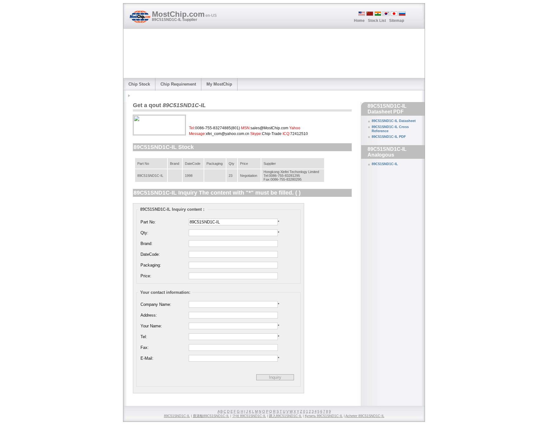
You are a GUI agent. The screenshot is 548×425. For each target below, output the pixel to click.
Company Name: (155, 304)
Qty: (144, 232)
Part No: (148, 222)
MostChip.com (184, 14)
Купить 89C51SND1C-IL (324, 416)
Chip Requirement (178, 84)
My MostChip (219, 84)
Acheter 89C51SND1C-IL (364, 416)
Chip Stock (139, 84)
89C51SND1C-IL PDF (389, 136)
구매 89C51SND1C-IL (249, 416)
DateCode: (150, 254)
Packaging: (150, 265)
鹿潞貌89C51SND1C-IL (211, 416)
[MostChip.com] (140, 16)
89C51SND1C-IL (385, 164)
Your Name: (151, 326)
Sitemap (396, 20)
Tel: (143, 336)
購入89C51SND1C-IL (285, 416)
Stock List (377, 20)
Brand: (146, 243)
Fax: (144, 347)
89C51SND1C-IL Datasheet (394, 121)
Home (359, 20)
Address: (148, 315)
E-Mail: (146, 358)
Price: (145, 276)
